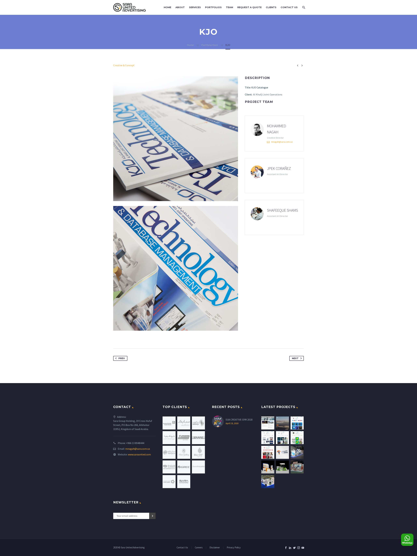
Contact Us (182, 547)
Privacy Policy (234, 547)
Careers (199, 547)
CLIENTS (271, 7)
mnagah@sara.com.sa (282, 141)
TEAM (229, 7)
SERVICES (195, 7)
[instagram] (298, 547)
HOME (167, 7)
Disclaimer (214, 547)
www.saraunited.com (139, 454)
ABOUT (180, 7)
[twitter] (294, 547)
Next (295, 358)
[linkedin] (290, 547)
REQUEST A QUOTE (249, 7)
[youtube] (303, 547)
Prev (121, 358)
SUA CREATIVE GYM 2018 (239, 419)
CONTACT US (289, 7)
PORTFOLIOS (213, 7)
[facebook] (286, 547)
